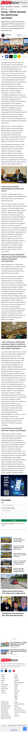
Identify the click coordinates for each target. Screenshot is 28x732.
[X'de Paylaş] (11, 56)
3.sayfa (3, 678)
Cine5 (15, 714)
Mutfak (16, 693)
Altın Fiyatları (4, 712)
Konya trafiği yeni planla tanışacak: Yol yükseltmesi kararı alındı (19, 555)
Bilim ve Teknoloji (19, 682)
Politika (3, 691)
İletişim (16, 706)
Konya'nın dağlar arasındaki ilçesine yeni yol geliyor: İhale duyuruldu (19, 540)
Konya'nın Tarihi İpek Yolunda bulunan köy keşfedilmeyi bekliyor (18, 570)
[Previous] (6, 638)
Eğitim (16, 676)
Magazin (16, 680)
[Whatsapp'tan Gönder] (15, 56)
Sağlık (16, 686)
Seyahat (16, 684)
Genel (15, 695)
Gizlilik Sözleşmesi (19, 704)
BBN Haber (4, 9)
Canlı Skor (17, 716)
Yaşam (3, 680)
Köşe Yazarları (5, 702)
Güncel (2, 6)
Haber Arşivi (17, 708)
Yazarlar (16, 678)
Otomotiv (16, 691)
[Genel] (14, 581)
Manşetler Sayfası (6, 706)
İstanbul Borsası (5, 708)
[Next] (21, 638)
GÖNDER (14, 520)
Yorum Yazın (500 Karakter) (8, 508)
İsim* (2, 502)
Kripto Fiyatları (5, 714)
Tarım (15, 688)
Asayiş (2, 676)
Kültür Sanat (4, 688)
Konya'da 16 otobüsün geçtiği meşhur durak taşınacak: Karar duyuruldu (18, 547)
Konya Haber (9, 6)
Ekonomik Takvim (6, 716)
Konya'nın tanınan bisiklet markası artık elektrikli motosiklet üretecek (19, 562)
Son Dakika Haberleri (20, 712)
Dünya (16, 674)
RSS (4, 725)
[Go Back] (25, 729)
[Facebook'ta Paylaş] (6, 56)
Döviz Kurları (4, 710)
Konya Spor (17, 6)
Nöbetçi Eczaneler (6, 718)
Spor (2, 682)
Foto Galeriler (4, 704)
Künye (16, 702)
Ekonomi (3, 693)
